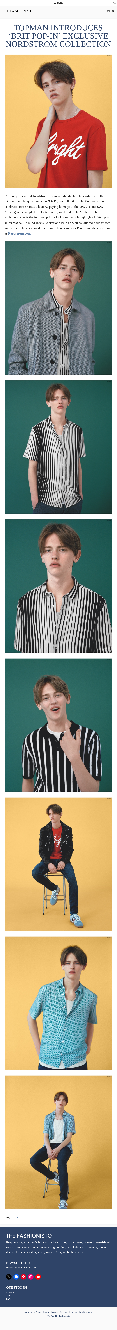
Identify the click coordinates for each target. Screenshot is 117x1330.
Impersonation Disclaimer (81, 1312)
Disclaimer (28, 1312)
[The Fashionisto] (19, 11)
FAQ (8, 1299)
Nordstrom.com (19, 233)
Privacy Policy (42, 1312)
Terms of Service (59, 1312)
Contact (11, 1292)
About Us (12, 1296)
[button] (114, 3)
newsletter (29, 1268)
